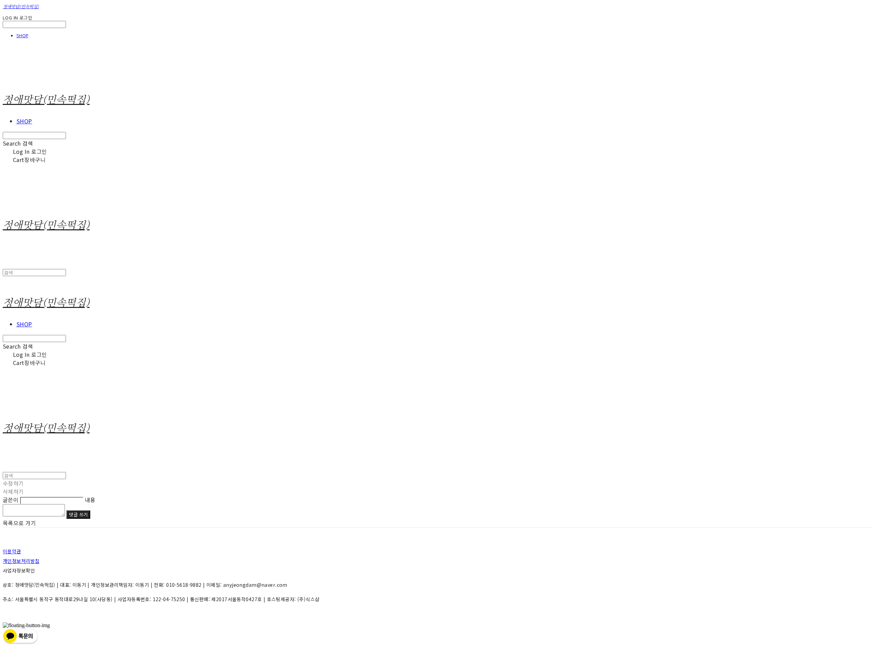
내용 (90, 500)
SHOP (22, 35)
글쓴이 (10, 500)
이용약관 (12, 551)
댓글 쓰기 (78, 514)
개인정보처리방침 (21, 560)
